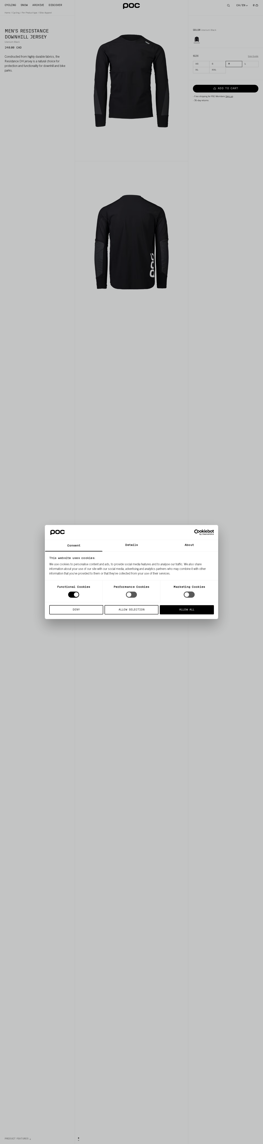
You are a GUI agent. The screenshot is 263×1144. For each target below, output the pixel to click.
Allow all (186, 609)
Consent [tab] (73, 545)
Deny (76, 609)
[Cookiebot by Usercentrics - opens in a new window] (197, 532)
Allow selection (132, 609)
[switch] (131, 595)
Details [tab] (131, 545)
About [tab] (189, 545)
